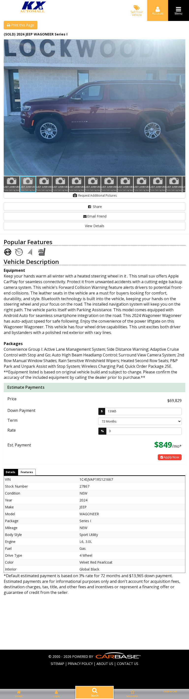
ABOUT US (104, 663)
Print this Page (22, 25)
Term (12, 420)
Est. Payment (19, 445)
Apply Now (171, 457)
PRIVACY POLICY (80, 663)
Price (11, 399)
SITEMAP (57, 663)
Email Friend (97, 216)
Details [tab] (10, 472)
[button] (181, 44)
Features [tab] (27, 472)
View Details (94, 225)
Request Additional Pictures (97, 195)
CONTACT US (127, 663)
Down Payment (21, 410)
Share (97, 206)
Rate (11, 430)
